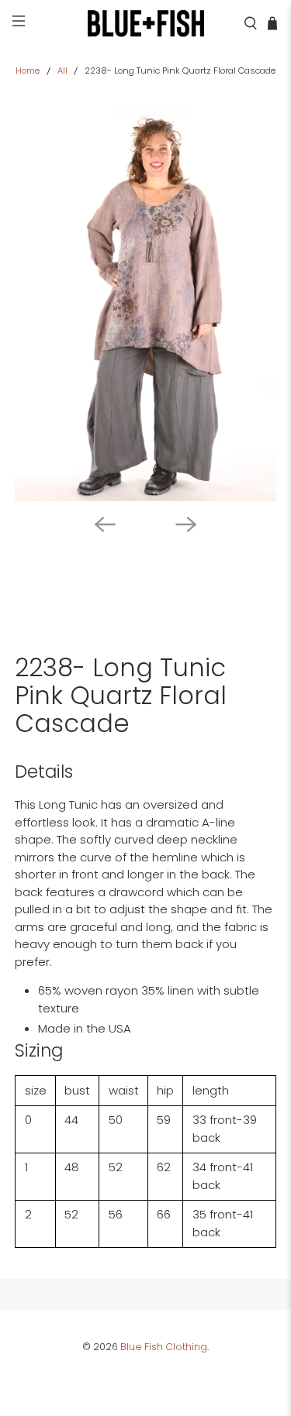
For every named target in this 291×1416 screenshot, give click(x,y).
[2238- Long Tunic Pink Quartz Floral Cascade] (145, 305)
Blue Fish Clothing (163, 1346)
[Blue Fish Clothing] (146, 23)
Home (28, 71)
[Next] (186, 524)
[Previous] (104, 524)
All (62, 71)
